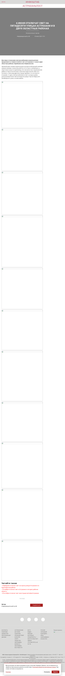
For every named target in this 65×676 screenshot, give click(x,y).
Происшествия (19, 635)
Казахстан (44, 639)
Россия (43, 630)
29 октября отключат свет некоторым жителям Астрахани (20, 593)
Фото (29, 630)
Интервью (31, 635)
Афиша (30, 640)
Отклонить (47, 672)
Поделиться (36, 605)
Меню (3, 2)
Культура (17, 637)
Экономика (18, 642)
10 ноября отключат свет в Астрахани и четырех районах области (20, 590)
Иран (42, 635)
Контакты (5, 630)
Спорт (16, 639)
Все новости (18, 647)
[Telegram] (44, 605)
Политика (18, 633)
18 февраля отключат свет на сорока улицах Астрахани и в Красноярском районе (20, 586)
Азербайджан (45, 637)
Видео (29, 632)
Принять (55, 672)
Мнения (30, 633)
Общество (18, 640)
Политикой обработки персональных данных (44, 667)
